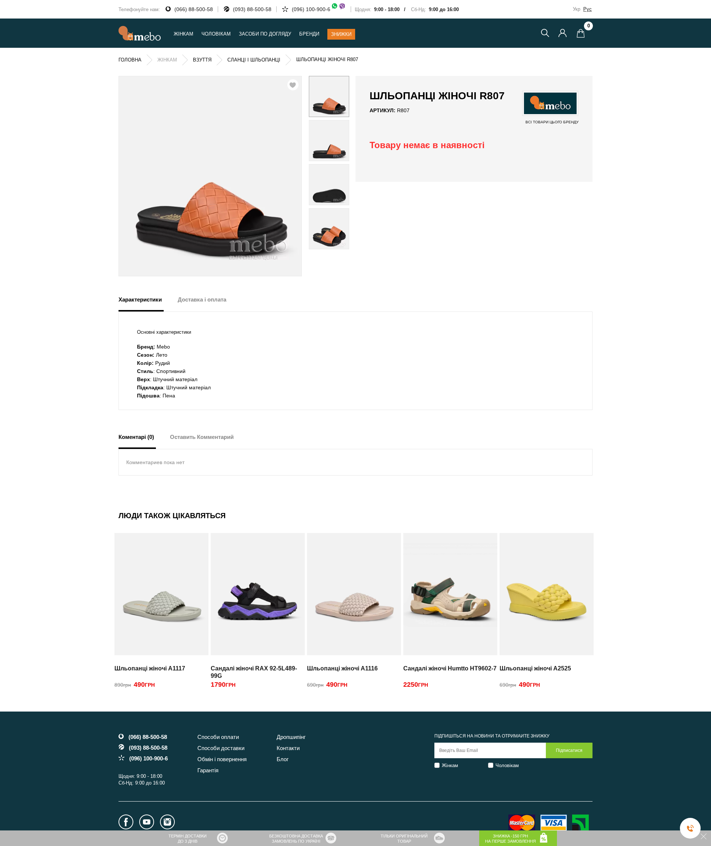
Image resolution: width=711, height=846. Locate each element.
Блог (282, 759)
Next (340, 163)
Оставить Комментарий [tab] (202, 437)
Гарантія (207, 770)
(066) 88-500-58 (193, 9)
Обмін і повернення (222, 759)
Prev (318, 163)
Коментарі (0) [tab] (136, 437)
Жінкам (450, 765)
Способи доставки (220, 748)
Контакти (288, 748)
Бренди (309, 33)
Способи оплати (218, 737)
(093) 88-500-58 (252, 9)
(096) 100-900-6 (311, 9)
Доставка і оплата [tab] (202, 299)
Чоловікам (507, 765)
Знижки (341, 34)
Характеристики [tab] (140, 299)
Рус (587, 9)
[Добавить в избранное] (292, 84)
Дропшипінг (291, 737)
